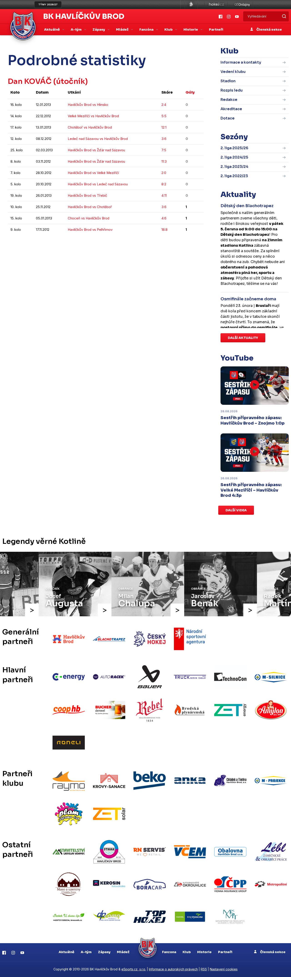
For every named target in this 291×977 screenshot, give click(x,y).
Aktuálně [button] (52, 29)
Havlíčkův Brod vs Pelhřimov (90, 229)
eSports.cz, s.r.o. (133, 969)
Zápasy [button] (99, 29)
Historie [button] (191, 29)
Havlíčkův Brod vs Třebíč (87, 195)
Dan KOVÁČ (30, 81)
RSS (204, 969)
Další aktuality (243, 338)
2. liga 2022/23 (234, 176)
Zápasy (104, 952)
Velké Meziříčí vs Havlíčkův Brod (93, 116)
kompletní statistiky (175, 243)
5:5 (163, 116)
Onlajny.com (242, 4)
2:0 (163, 173)
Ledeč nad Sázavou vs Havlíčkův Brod (98, 139)
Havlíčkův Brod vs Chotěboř (90, 207)
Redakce (229, 99)
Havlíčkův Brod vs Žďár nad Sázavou (96, 150)
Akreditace (231, 109)
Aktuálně (66, 952)
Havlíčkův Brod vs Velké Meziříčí (93, 173)
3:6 (163, 139)
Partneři (216, 29)
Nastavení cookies (224, 969)
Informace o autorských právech (173, 969)
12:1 (163, 127)
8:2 (163, 184)
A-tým (86, 952)
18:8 (164, 229)
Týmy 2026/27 (48, 4)
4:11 (164, 195)
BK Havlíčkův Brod (83, 16)
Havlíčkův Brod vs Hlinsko (88, 104)
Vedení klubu (233, 71)
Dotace (228, 118)
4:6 (163, 218)
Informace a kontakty (241, 62)
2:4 (163, 104)
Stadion (228, 81)
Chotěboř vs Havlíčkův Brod (90, 127)
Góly (190, 92)
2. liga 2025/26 (234, 148)
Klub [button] (168, 29)
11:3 (164, 161)
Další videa (236, 510)
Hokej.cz (216, 4)
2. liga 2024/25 (234, 157)
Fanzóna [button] (146, 29)
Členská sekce (269, 29)
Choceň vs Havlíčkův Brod (88, 218)
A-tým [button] (76, 29)
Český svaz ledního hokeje (191, 4)
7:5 (163, 150)
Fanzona (169, 952)
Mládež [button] (122, 29)
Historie (204, 952)
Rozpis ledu (232, 90)
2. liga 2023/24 (234, 166)
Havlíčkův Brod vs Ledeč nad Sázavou (98, 184)
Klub (187, 952)
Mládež (123, 952)
